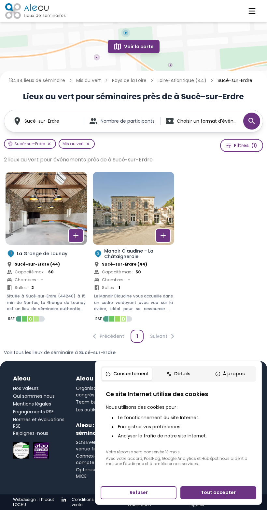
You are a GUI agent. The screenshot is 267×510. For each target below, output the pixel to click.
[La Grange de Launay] (46, 249)
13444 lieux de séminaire (37, 80)
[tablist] (178, 374)
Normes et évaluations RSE (38, 422)
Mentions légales (32, 404)
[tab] (127, 373)
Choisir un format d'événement (207, 121)
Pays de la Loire (129, 80)
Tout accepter (218, 492)
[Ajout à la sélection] (76, 235)
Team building (92, 402)
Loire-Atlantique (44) (182, 80)
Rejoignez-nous (30, 433)
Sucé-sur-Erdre (41, 121)
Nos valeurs (26, 388)
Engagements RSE (33, 411)
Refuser (139, 492)
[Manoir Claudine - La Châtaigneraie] (133, 249)
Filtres (245, 145)
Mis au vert (88, 80)
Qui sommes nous (34, 396)
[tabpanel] (178, 428)
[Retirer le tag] (49, 144)
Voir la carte (139, 46)
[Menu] (252, 11)
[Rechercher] (251, 121)
